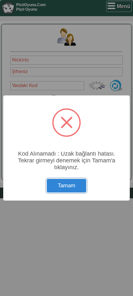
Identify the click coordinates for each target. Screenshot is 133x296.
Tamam (66, 185)
